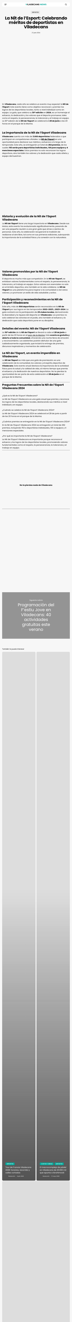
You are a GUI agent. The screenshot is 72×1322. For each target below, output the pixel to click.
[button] (5, 4)
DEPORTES (35, 12)
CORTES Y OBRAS (46, 1164)
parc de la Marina (36, 335)
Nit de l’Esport (48, 139)
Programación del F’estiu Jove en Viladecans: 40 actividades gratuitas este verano (36, 615)
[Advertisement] (36, 90)
